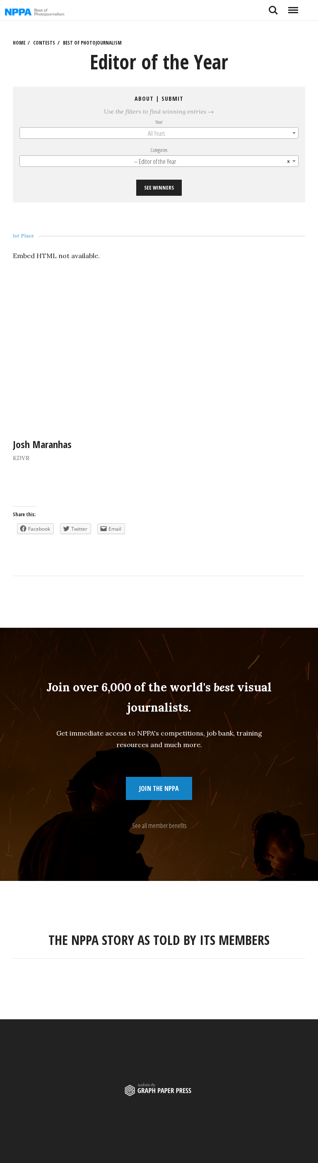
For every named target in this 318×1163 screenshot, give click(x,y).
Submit (172, 98)
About (144, 98)
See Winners (159, 187)
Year (159, 122)
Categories (159, 150)
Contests (44, 42)
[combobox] (159, 133)
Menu (293, 7)
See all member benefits (159, 825)
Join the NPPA (159, 788)
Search (273, 7)
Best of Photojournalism (92, 42)
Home (19, 42)
